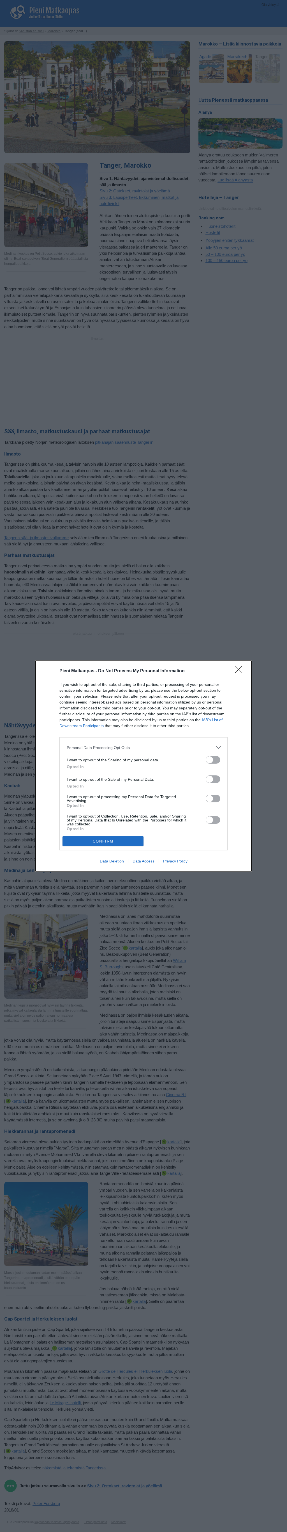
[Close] (240, 671)
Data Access (143, 861)
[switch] (213, 760)
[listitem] (143, 747)
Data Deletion (112, 861)
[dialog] (143, 766)
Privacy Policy (175, 861)
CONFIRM (103, 841)
